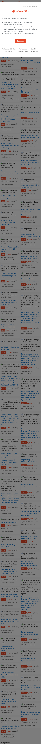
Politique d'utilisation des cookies (9, 50)
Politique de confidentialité (23, 50)
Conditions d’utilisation (34, 50)
